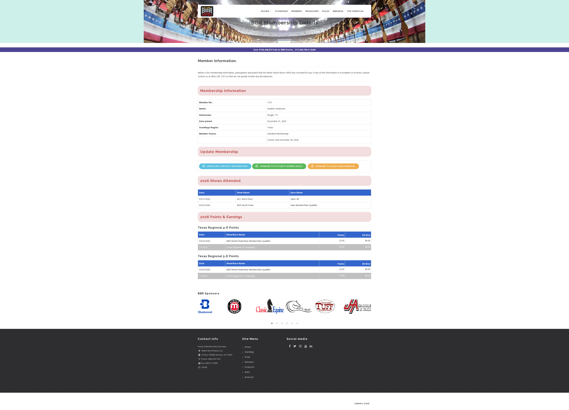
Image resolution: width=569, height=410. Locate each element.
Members (296, 11)
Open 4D (295, 199)
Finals (247, 357)
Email (204, 367)
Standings (281, 11)
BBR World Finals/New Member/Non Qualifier (248, 241)
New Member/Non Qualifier (304, 205)
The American (355, 11)
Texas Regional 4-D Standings (240, 247)
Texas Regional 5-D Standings (240, 276)
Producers (312, 11)
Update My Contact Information (227, 166)
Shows (265, 11)
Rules (325, 11)
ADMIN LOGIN (362, 403)
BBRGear (338, 11)
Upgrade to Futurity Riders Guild (281, 166)
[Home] (207, 10)
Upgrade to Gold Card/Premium (335, 166)
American (249, 377)
